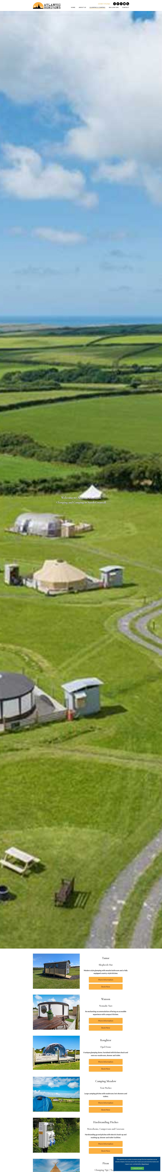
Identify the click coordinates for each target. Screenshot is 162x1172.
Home (73, 7)
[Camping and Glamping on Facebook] (117, 3)
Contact (125, 7)
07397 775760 (104, 4)
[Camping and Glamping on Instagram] (121, 3)
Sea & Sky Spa (114, 7)
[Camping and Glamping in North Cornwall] (127, 3)
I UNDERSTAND (137, 1168)
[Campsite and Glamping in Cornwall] (124, 3)
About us (82, 7)
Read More (145, 1164)
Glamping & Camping (97, 7)
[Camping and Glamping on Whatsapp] (114, 3)
